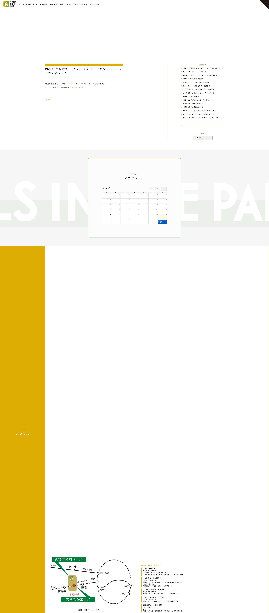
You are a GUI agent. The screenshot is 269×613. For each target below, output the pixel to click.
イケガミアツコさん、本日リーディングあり (198, 93)
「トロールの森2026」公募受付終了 (195, 72)
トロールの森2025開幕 (191, 96)
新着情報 (54, 4)
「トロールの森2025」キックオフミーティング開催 (201, 118)
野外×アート (65, 4)
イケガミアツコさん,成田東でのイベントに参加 (199, 111)
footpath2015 (76, 87)
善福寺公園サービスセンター (90, 610)
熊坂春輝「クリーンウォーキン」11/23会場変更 (200, 75)
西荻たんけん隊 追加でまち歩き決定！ (197, 82)
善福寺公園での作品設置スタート (194, 104)
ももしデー (94, 4)
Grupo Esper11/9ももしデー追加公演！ (197, 86)
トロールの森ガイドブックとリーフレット (197, 100)
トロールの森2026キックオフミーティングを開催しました (203, 68)
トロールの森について (28, 4)
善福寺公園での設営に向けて (193, 107)
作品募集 (44, 4)
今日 (163, 189)
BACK (48, 100)
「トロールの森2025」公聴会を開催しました (199, 114)
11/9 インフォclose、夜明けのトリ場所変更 (198, 89)
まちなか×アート (80, 4)
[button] (262, 7)
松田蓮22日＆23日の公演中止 (193, 79)
